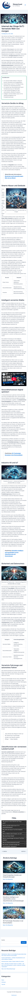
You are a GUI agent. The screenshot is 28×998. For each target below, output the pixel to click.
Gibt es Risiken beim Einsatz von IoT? (12, 833)
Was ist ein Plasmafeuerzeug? (8, 968)
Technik (3, 984)
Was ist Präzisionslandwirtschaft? (11, 842)
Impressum (14, 995)
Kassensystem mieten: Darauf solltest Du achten (12, 961)
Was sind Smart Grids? (8, 836)
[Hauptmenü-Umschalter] (25, 5)
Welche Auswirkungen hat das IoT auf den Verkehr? (13, 839)
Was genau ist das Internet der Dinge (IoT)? (12, 822)
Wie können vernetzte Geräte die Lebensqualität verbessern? (11, 845)
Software (3, 982)
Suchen (3, 940)
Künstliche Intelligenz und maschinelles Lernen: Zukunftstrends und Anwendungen (13, 898)
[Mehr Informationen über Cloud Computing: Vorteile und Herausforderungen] (14, 866)
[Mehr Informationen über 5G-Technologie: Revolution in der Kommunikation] (14, 912)
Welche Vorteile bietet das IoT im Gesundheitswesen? (11, 826)
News (4, 879)
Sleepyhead (17, 4)
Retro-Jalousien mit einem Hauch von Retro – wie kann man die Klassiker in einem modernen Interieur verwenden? (13, 965)
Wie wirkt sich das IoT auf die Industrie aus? (12, 830)
